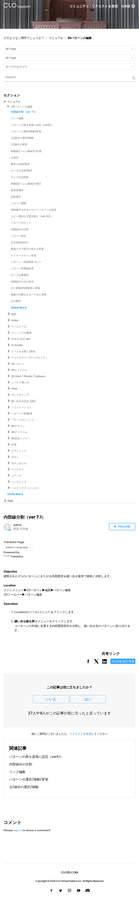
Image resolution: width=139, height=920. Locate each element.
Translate (16, 556)
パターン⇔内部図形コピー (26, 262)
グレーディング (20, 395)
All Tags (11, 49)
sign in (17, 830)
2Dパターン (18, 364)
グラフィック (18, 451)
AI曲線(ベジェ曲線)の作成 (26, 151)
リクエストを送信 (105, 6)
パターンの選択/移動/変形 (26, 131)
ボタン (15, 457)
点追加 (14, 157)
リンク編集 (17, 118)
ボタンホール (18, 463)
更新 (13, 314)
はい (88, 699)
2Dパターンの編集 (80, 38)
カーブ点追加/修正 (21, 170)
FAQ (10, 501)
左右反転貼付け (20, 242)
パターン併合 (18, 236)
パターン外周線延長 (22, 268)
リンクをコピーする (122, 661)
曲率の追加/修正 (20, 164)
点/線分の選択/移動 (22, 138)
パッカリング (18, 482)
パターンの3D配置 (21, 413)
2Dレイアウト (19, 370)
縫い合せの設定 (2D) (23, 401)
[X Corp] (96, 663)
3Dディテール (19, 432)
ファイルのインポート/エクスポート (29, 357)
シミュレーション (21, 407)
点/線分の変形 (19, 144)
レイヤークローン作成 (23, 255)
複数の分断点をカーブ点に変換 (28, 294)
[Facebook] (88, 663)
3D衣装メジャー (20, 438)
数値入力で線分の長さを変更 (27, 249)
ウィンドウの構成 (21, 333)
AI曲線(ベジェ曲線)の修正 (26, 183)
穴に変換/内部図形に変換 (25, 288)
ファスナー (17, 469)
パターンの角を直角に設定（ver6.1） (32, 125)
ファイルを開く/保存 (23, 351)
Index (14, 320)
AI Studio (17, 345)
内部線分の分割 (20, 229)
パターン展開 (18, 203)
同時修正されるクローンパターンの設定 (33, 210)
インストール (18, 326)
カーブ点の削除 (20, 177)
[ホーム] (17, 6)
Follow (124, 526)
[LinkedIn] (104, 663)
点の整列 (16, 301)
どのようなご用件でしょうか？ (24, 38)
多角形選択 (17, 190)
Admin (17, 525)
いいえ (51, 699)
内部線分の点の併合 (22, 281)
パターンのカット (21, 223)
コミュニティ (79, 6)
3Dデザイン (18, 426)
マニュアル (56, 38)
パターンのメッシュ (22, 419)
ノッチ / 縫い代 (20, 382)
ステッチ (16, 475)
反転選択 (16, 196)
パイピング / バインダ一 (25, 488)
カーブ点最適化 (20, 275)
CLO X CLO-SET (21, 339)
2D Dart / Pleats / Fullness (28, 376)
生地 (13, 444)
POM (14, 389)
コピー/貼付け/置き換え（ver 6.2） (31, 216)
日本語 (125, 6)
